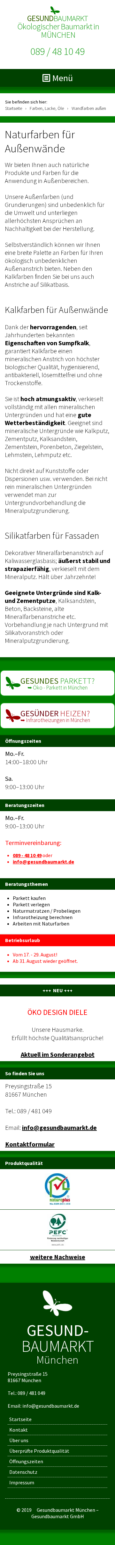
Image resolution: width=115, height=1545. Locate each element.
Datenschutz (23, 1472)
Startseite (20, 1419)
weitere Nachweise (57, 1257)
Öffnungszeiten (26, 1461)
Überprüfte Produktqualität (39, 1451)
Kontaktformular (30, 1144)
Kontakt (18, 1430)
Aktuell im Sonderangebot (58, 1054)
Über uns (18, 1440)
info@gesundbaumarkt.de (43, 861)
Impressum (21, 1482)
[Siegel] (57, 1188)
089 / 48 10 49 (57, 51)
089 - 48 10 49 (27, 855)
